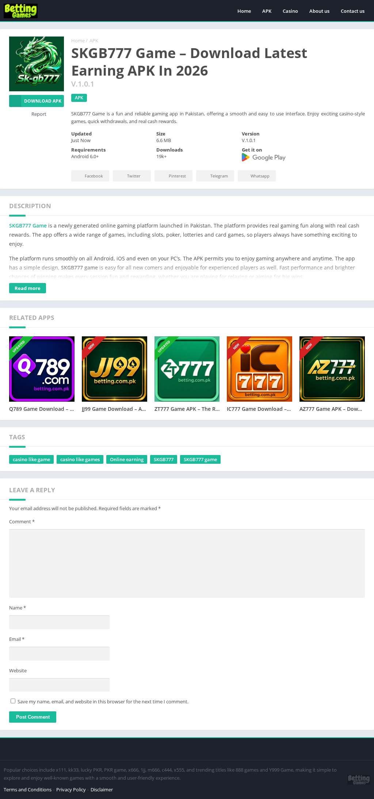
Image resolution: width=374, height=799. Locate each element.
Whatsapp (260, 176)
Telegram (219, 176)
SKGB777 (163, 459)
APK (266, 11)
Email (16, 639)
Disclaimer (102, 789)
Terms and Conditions (27, 789)
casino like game (31, 459)
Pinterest (177, 176)
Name (17, 607)
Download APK (42, 101)
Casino (290, 11)
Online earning (127, 459)
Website (18, 670)
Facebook (94, 176)
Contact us (353, 11)
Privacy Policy (71, 789)
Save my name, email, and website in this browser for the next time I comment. (103, 701)
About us (319, 11)
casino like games (80, 459)
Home (244, 11)
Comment (22, 521)
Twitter (134, 176)
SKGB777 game (200, 459)
